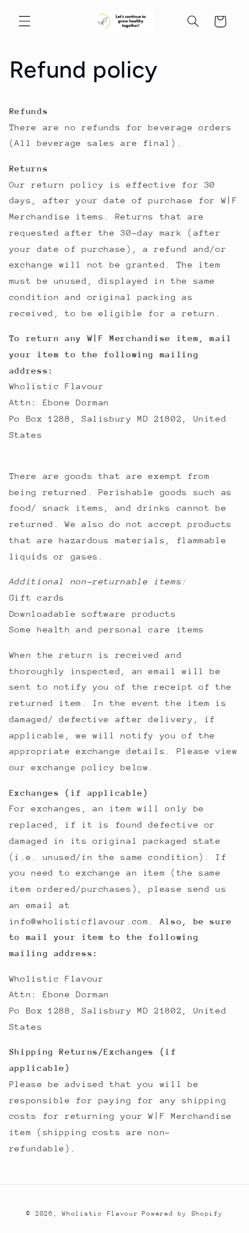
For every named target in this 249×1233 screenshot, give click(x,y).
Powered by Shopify (182, 1213)
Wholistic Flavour (100, 1213)
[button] (24, 21)
